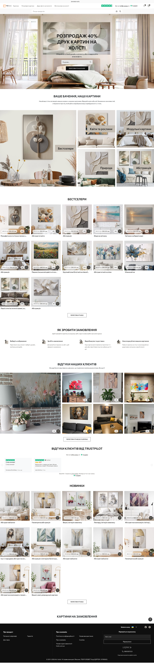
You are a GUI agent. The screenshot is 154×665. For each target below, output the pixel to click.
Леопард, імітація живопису (104, 522)
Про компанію (61, 640)
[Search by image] (116, 11)
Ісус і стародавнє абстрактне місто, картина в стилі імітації (14, 559)
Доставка (6, 640)
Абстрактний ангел (8, 522)
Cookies (81, 640)
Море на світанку (100, 236)
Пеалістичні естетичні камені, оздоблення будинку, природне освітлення (14, 308)
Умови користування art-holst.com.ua (64, 645)
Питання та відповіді (10, 636)
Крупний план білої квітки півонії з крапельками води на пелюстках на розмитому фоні (76, 272)
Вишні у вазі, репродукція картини (45, 595)
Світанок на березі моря (134, 236)
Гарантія (30, 636)
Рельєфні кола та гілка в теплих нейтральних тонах (14, 236)
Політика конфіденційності (65, 636)
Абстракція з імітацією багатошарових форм (45, 559)
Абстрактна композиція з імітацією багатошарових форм (138, 522)
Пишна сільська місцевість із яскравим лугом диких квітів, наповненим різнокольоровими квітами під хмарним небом (45, 272)
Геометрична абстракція (41, 522)
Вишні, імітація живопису (72, 522)
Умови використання (86, 636)
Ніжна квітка (130, 272)
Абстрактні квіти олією (102, 272)
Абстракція (67, 236)
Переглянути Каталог (77, 68)
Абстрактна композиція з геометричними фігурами (14, 595)
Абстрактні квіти (38, 236)
